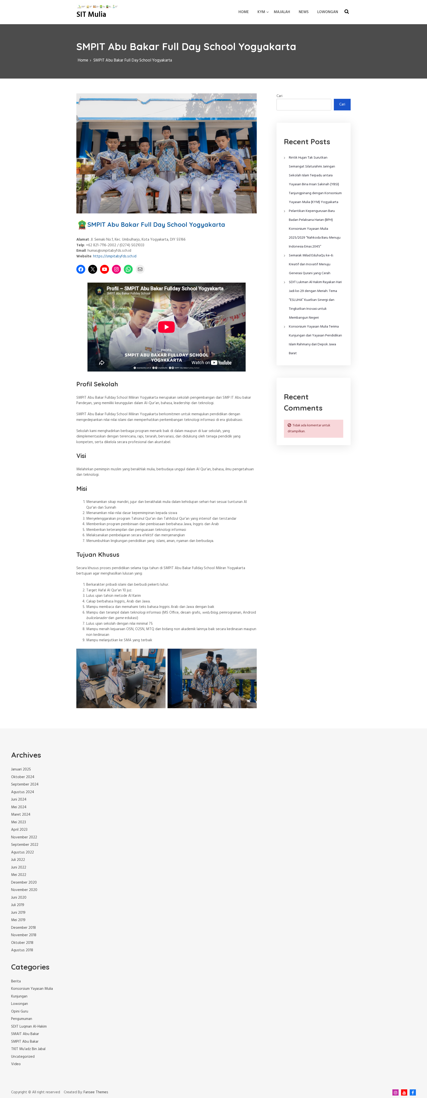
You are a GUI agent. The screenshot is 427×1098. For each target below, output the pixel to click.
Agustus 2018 (22, 950)
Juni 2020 (18, 898)
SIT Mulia (91, 15)
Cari (279, 96)
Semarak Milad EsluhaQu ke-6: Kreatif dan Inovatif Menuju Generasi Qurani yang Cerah (311, 264)
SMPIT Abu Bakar (25, 1042)
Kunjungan (19, 996)
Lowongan (19, 1004)
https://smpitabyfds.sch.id (114, 256)
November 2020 (24, 890)
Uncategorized (23, 1057)
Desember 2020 (24, 883)
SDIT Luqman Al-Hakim (29, 1027)
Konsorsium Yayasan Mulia (32, 989)
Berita (16, 981)
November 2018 (23, 935)
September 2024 (25, 784)
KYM (261, 12)
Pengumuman (21, 1019)
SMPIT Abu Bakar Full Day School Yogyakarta (156, 224)
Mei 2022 (18, 875)
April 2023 (19, 830)
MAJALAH (282, 12)
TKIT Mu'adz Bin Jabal (28, 1049)
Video (16, 1064)
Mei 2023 (18, 822)
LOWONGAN (327, 12)
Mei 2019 (18, 920)
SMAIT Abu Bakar (25, 1034)
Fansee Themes (96, 1092)
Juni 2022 (18, 867)
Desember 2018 (23, 928)
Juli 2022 (18, 860)
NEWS (304, 12)
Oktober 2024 (22, 777)
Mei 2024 (18, 807)
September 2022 (24, 845)
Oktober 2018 (22, 943)
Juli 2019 (17, 905)
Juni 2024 (18, 800)
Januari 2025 (21, 769)
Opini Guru (19, 1012)
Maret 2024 (20, 815)
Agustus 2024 (22, 792)
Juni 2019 (18, 913)
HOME (243, 12)
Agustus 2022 (22, 852)
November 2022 (24, 837)
